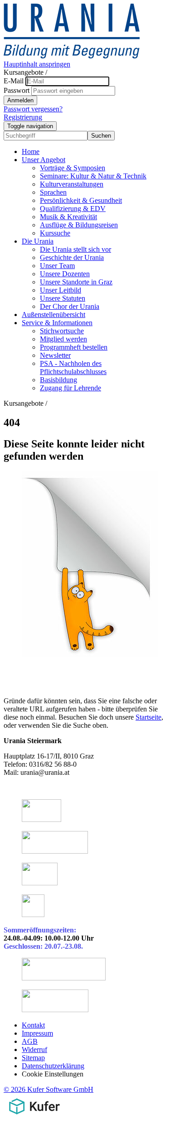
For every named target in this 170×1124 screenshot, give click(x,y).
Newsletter (55, 355)
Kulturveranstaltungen (71, 184)
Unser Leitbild (60, 290)
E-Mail (14, 81)
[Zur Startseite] (72, 56)
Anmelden (20, 100)
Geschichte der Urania (72, 257)
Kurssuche (55, 233)
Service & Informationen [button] (57, 323)
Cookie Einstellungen (52, 1074)
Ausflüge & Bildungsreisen (79, 225)
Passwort (16, 90)
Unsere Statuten (62, 298)
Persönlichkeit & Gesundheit (81, 200)
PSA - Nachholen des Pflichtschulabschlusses (73, 367)
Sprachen (53, 192)
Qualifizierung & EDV (73, 208)
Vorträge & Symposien (72, 168)
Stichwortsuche (62, 331)
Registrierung (23, 117)
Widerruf (34, 1049)
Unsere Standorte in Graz (76, 282)
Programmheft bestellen (73, 347)
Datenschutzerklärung (53, 1066)
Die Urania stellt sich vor (75, 249)
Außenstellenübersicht (53, 314)
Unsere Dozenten (65, 274)
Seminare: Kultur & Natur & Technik (93, 176)
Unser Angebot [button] (43, 159)
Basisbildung (58, 380)
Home (30, 151)
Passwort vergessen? (33, 109)
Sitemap (33, 1058)
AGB (30, 1041)
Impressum (37, 1033)
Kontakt (33, 1025)
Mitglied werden (63, 339)
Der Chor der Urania (69, 306)
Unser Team (57, 265)
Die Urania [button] (37, 241)
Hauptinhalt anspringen (37, 64)
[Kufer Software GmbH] (34, 1116)
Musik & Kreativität (68, 217)
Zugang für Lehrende (70, 388)
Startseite (148, 717)
